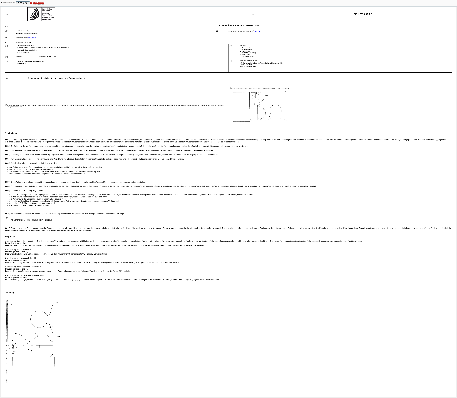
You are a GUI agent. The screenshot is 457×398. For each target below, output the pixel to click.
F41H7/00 (258, 31)
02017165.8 (32, 38)
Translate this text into (8, 3)
